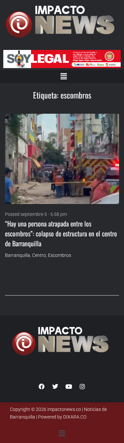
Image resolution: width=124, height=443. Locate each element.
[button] (63, 76)
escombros (59, 255)
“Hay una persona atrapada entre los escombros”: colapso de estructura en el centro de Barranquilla (61, 233)
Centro (39, 255)
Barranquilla (17, 255)
